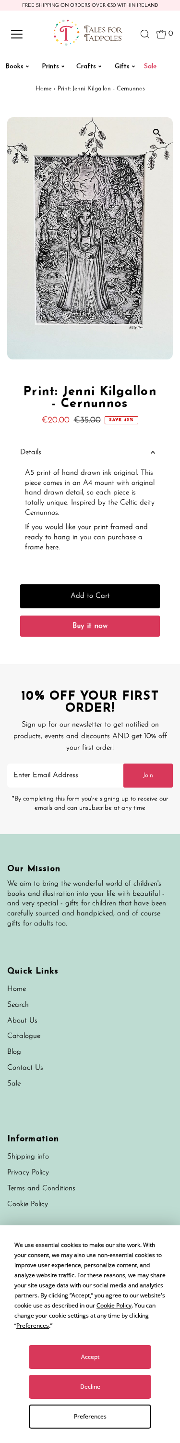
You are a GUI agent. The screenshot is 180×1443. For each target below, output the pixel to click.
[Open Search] (145, 34)
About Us (22, 1020)
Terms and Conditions (41, 1188)
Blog (14, 1052)
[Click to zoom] (157, 133)
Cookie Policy (27, 1204)
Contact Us (25, 1068)
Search (18, 1005)
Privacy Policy (28, 1172)
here (52, 547)
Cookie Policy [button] (114, 1305)
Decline (90, 1386)
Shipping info (28, 1156)
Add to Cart (90, 596)
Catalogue (23, 1036)
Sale (14, 1083)
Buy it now (90, 626)
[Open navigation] (25, 34)
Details (30, 452)
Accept (90, 1357)
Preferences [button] (32, 1325)
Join (148, 775)
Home (43, 89)
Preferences (90, 1416)
